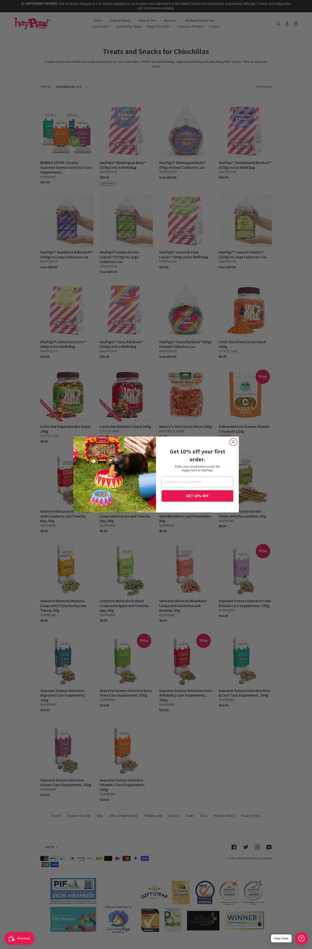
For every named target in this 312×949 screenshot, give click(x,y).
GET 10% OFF (197, 495)
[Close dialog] (233, 442)
